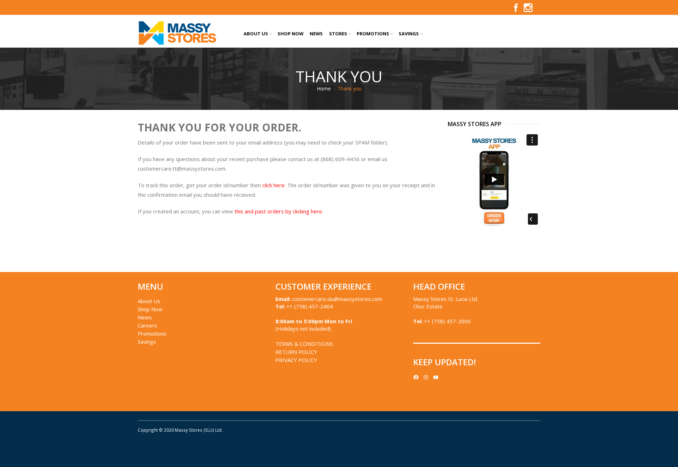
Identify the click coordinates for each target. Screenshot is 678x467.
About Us (149, 301)
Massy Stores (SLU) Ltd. (198, 430)
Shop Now (150, 309)
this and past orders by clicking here (278, 211)
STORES (338, 33)
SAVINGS (409, 33)
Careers (147, 325)
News (145, 317)
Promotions (152, 333)
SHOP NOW (290, 33)
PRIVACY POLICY (296, 359)
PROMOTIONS (373, 33)
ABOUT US (256, 33)
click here (273, 185)
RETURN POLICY (296, 351)
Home (324, 88)
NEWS (316, 33)
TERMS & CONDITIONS (304, 343)
